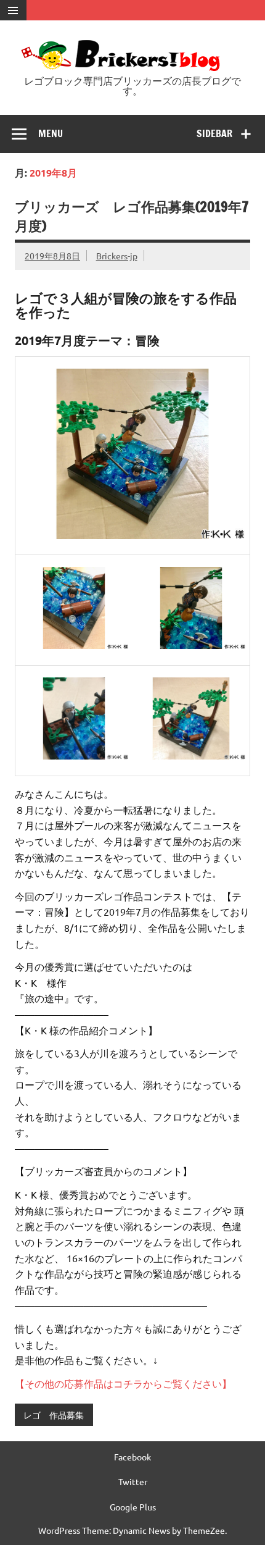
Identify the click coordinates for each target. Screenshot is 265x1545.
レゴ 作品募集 (53, 1414)
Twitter (132, 1481)
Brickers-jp (116, 255)
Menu (50, 133)
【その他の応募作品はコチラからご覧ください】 (123, 1383)
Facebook (132, 1456)
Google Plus (133, 1506)
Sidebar (214, 133)
